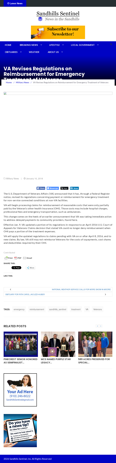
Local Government (83, 45)
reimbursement (37, 309)
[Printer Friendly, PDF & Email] (18, 258)
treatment (76, 309)
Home (8, 45)
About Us (53, 52)
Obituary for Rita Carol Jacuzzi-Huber (25, 294)
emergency (19, 309)
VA (87, 309)
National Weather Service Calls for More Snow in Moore (81, 289)
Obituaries (11, 52)
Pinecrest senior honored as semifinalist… (20, 361)
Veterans (97, 309)
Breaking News (29, 45)
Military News (12, 178)
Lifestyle (54, 45)
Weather (34, 52)
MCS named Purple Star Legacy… (56, 361)
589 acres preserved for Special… (94, 361)
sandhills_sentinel (57, 309)
